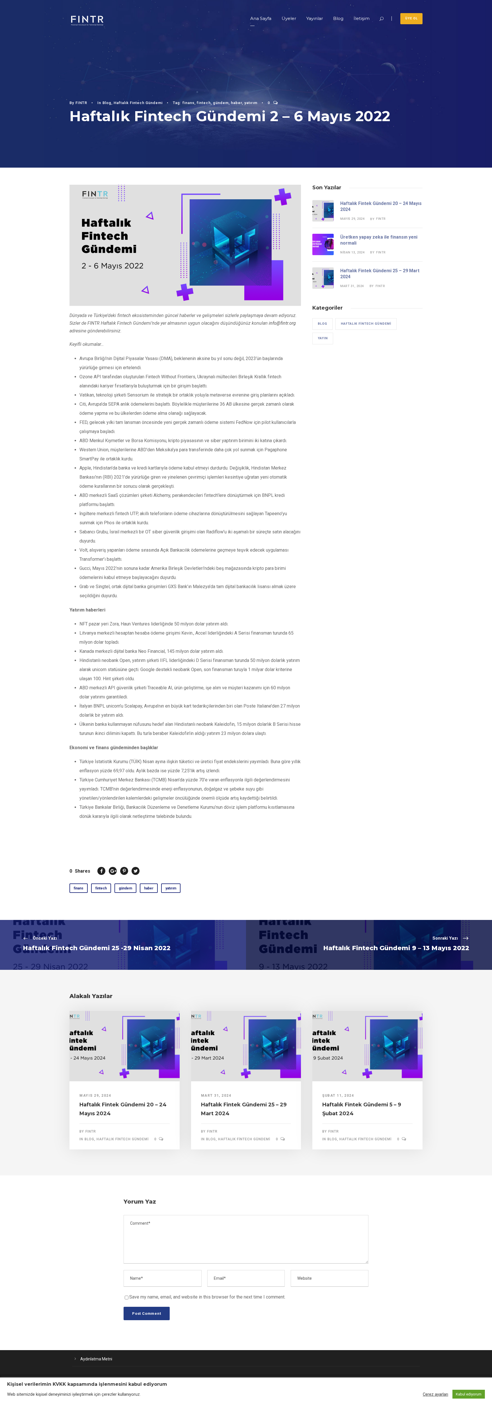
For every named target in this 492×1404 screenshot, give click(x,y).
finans (188, 103)
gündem (221, 103)
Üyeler (289, 18)
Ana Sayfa (260, 18)
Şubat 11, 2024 (338, 1096)
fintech (204, 103)
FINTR (81, 103)
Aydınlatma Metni (96, 1359)
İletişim (362, 18)
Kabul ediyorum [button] (468, 1394)
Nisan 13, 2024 (352, 252)
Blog (338, 18)
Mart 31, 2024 (352, 286)
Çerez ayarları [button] (435, 1394)
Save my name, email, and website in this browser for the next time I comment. (207, 1297)
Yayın (323, 338)
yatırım (250, 103)
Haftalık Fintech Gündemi (138, 103)
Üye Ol (411, 18)
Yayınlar (314, 18)
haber (236, 103)
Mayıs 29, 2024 (352, 219)
